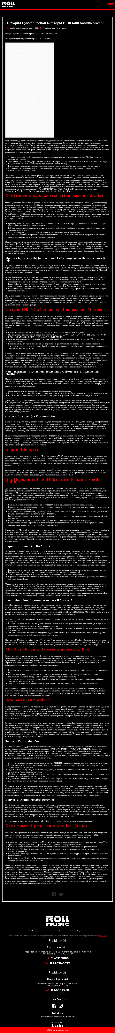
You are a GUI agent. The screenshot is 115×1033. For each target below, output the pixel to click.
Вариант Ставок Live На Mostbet (24, 77)
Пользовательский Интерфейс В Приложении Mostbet (29, 103)
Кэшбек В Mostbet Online (22, 118)
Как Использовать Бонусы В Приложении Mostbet (28, 52)
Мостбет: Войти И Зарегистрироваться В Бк (28, 82)
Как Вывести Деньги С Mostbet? (24, 98)
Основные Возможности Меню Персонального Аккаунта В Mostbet (30, 126)
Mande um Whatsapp (58, 1030)
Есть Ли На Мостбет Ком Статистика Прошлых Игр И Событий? (30, 108)
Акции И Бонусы (17, 71)
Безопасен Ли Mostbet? (20, 84)
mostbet (19, 218)
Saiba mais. (103, 936)
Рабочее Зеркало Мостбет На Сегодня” (26, 100)
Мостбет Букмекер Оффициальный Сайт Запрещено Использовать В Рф (27, 56)
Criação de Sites (57, 1022)
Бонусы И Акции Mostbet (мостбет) (26, 89)
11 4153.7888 (60, 958)
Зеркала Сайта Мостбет (20, 86)
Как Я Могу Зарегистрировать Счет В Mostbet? (30, 80)
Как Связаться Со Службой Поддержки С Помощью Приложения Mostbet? (27, 65)
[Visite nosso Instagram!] (61, 1005)
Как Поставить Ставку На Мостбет (24, 129)
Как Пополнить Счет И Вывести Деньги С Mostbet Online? (28, 74)
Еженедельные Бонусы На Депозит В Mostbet (30, 122)
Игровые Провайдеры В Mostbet (24, 120)
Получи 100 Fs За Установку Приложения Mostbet (28, 60)
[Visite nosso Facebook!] (54, 1005)
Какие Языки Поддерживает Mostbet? (27, 131)
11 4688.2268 (60, 990)
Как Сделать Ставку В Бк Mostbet (25, 111)
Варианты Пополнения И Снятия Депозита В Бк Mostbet (30, 114)
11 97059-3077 (60, 963)
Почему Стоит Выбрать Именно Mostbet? (28, 93)
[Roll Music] (8, 3)
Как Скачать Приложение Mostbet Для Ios (28, 91)
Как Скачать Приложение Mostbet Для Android (31, 95)
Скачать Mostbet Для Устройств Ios (26, 68)
